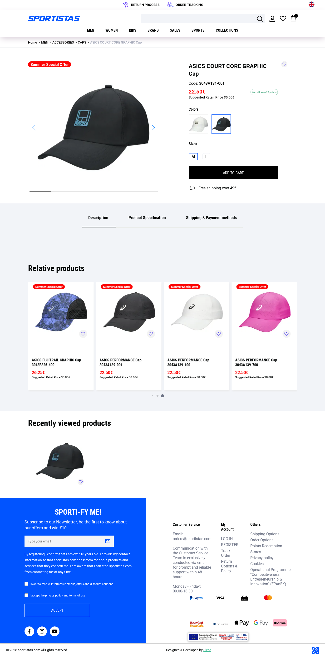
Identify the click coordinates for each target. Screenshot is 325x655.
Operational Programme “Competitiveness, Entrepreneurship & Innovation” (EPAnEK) (270, 576)
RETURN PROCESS (145, 4)
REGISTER (229, 544)
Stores (255, 551)
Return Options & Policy (229, 566)
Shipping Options (264, 533)
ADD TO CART (233, 172)
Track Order (225, 553)
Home (32, 42)
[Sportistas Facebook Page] (29, 631)
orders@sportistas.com (192, 538)
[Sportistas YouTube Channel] (54, 631)
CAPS (82, 42)
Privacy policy (262, 557)
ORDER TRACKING (189, 4)
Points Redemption (266, 545)
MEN (44, 42)
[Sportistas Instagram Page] (42, 631)
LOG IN (227, 538)
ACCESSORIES (63, 42)
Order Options (261, 539)
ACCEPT (57, 610)
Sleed (207, 650)
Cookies (257, 563)
